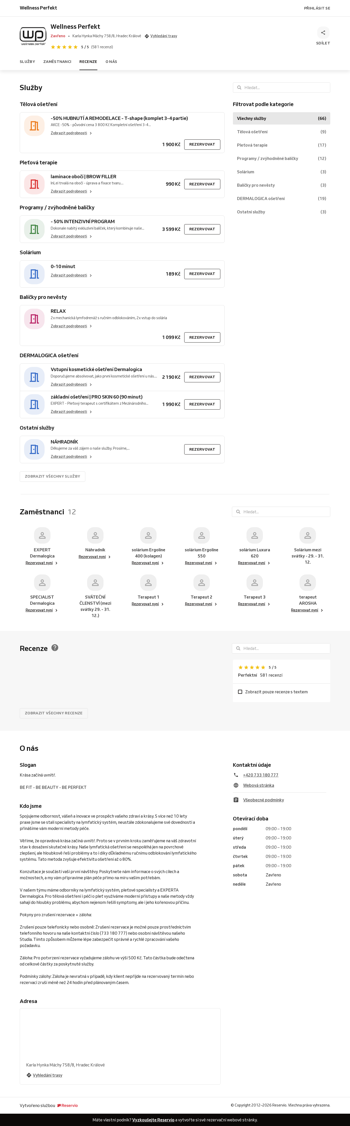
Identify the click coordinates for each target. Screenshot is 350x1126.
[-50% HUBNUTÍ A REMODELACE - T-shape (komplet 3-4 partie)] (34, 126)
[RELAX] (34, 318)
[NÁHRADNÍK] (34, 449)
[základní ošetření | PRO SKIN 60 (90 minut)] (34, 404)
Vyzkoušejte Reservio (153, 1119)
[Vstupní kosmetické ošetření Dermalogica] (34, 377)
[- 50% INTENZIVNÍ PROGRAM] (34, 229)
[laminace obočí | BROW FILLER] (34, 184)
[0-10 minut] (34, 274)
